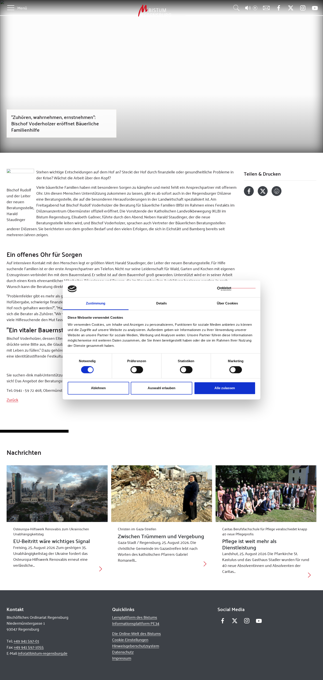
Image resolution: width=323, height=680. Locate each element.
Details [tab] (161, 303)
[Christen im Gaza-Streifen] (161, 493)
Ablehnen (98, 388)
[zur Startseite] (131, 11)
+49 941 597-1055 (29, 647)
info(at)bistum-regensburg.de (42, 653)
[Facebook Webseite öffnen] (278, 8)
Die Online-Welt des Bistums (136, 633)
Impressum (121, 658)
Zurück (12, 400)
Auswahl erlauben (161, 388)
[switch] (137, 369)
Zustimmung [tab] (95, 303)
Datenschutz (123, 652)
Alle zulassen (224, 388)
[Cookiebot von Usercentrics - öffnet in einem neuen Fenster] (236, 289)
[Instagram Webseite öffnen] (303, 8)
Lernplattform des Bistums (134, 617)
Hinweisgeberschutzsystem (135, 646)
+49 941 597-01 (26, 641)
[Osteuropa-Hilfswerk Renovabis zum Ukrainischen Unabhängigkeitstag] (57, 493)
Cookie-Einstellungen (130, 640)
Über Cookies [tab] (227, 303)
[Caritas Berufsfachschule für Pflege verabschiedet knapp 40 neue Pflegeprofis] (266, 493)
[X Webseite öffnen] (291, 8)
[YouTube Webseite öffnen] (315, 8)
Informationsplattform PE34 (135, 623)
